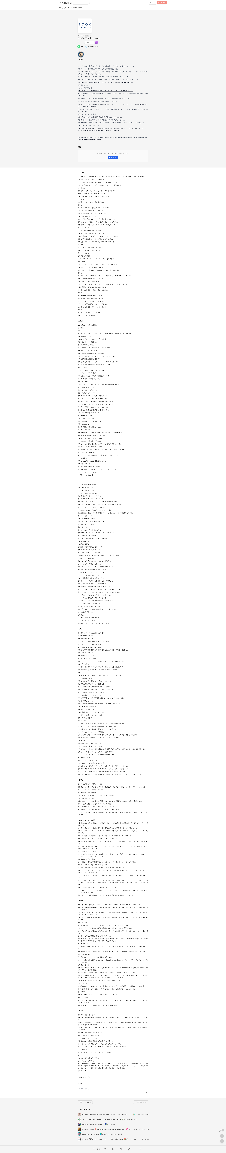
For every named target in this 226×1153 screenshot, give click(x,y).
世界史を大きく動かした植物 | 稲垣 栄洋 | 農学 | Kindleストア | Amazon (100, 117)
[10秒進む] (121, 1149)
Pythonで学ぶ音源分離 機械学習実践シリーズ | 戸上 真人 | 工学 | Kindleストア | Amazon (105, 91)
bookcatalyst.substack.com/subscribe (90, 140)
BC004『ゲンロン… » (141, 1102)
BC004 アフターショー (89, 38)
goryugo (81, 59)
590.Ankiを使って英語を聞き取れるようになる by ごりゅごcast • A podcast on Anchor (105, 82)
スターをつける (83, 1077)
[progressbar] (113, 1145)
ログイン (152, 3)
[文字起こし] (91, 36)
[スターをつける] (79, 42)
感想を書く (114, 157)
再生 (82, 46)
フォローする (89, 42)
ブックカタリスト (65, 8)
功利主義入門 (89, 72)
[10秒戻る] (105, 1149)
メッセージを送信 (93, 46)
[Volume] (98, 1149)
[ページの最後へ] (222, 1141)
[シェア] (82, 42)
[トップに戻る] (222, 1136)
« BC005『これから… (85, 1102)
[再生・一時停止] (113, 1149)
